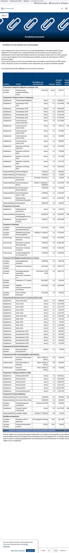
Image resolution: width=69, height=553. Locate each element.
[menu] (66, 8)
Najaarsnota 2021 (15, 1)
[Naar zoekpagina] (62, 8)
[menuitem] (41, 3)
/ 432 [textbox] (55, 550)
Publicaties (4, 1)
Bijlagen (26, 1)
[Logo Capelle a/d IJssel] (7, 8)
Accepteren (30, 550)
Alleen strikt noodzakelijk (18, 550)
